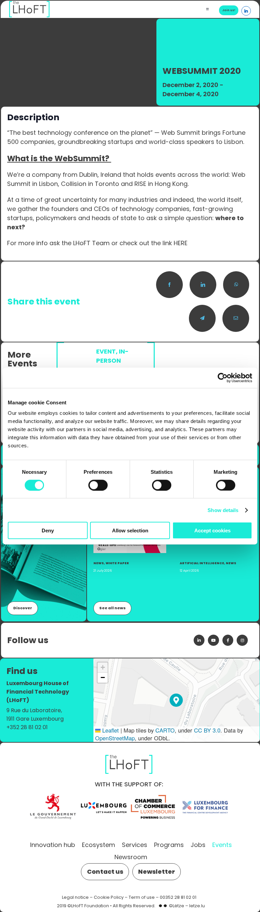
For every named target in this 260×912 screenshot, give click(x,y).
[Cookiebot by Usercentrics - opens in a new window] (222, 378)
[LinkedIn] (203, 285)
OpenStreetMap (115, 738)
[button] (176, 700)
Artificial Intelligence (202, 563)
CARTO (165, 730)
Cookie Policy (109, 897)
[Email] (236, 318)
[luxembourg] (104, 795)
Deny (48, 530)
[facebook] (227, 640)
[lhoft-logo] (129, 753)
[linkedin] (199, 640)
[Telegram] (202, 318)
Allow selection (130, 530)
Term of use (142, 897)
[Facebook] (169, 285)
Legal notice (75, 897)
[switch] (98, 485)
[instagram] (242, 640)
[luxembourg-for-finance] (205, 795)
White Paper (117, 563)
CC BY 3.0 (207, 730)
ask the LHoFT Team (79, 243)
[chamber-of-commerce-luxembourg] (154, 795)
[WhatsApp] (236, 285)
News (98, 563)
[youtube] (213, 640)
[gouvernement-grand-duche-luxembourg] (53, 795)
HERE (181, 243)
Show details (223, 510)
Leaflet (110, 730)
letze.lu (197, 906)
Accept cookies (212, 530)
